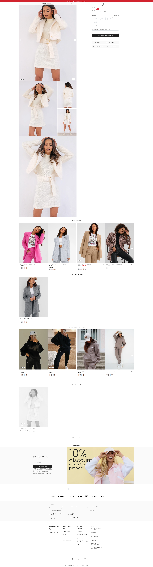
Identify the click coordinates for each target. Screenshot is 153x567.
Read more (53, 518)
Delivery (64, 528)
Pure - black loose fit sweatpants (57, 371)
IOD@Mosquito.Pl (94, 540)
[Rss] (85, 558)
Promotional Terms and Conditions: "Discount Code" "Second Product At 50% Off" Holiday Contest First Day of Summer (82, 541)
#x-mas (66, 489)
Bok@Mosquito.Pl (94, 532)
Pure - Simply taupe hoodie (84, 371)
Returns (64, 541)
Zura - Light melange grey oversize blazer (57, 264)
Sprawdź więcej (76, 445)
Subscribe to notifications (56, 510)
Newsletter (65, 529)
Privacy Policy (48, 472)
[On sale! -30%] (33, 407)
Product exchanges (66, 531)
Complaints (65, 534)
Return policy (79, 532)
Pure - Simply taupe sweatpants (114, 371)
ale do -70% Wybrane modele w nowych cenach (77, 1)
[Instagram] (79, 558)
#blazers (59, 489)
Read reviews (91, 510)
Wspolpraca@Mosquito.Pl (96, 536)
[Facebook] (67, 558)
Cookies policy (80, 529)
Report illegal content (67, 540)
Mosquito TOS (79, 531)
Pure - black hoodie (25, 371)
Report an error (66, 538)
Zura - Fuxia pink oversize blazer (28, 264)
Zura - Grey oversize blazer (27, 318)
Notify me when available (104, 35)
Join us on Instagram (74, 517)
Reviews (64, 535)
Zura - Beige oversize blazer (84, 264)
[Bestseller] (33, 349)
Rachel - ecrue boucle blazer (27, 428)
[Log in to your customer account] (103, 4)
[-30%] (91, 242)
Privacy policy (79, 528)
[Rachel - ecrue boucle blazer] (66, 94)
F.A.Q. (64, 532)
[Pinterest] (73, 558)
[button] (106, 4)
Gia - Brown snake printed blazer (114, 264)
